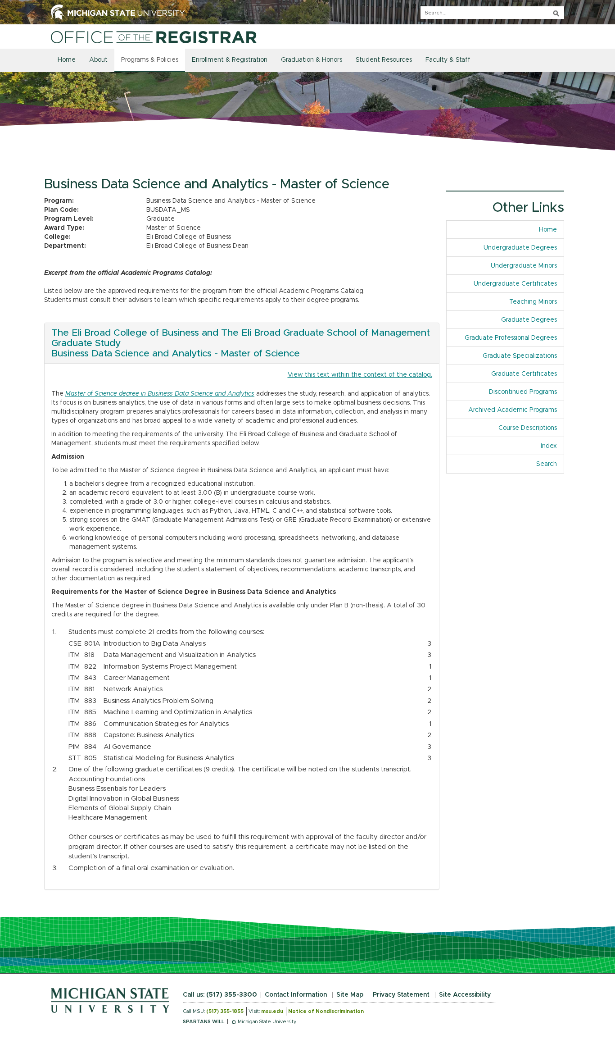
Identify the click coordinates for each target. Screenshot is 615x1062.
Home (67, 60)
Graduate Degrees (529, 320)
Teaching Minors (533, 302)
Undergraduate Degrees (520, 248)
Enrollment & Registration (229, 60)
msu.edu (272, 1011)
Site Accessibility (465, 995)
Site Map (349, 995)
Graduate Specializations (520, 356)
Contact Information (296, 995)
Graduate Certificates (524, 374)
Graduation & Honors (311, 60)
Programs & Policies (149, 60)
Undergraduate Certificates (515, 284)
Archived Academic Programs (512, 410)
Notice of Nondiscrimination (326, 1011)
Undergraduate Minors (524, 266)
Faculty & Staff (447, 60)
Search (546, 464)
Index (552, 446)
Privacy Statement (401, 995)
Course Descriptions (527, 428)
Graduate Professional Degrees (511, 338)
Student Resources (384, 60)
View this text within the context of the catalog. (360, 375)
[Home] (154, 37)
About (98, 60)
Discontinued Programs (523, 392)
